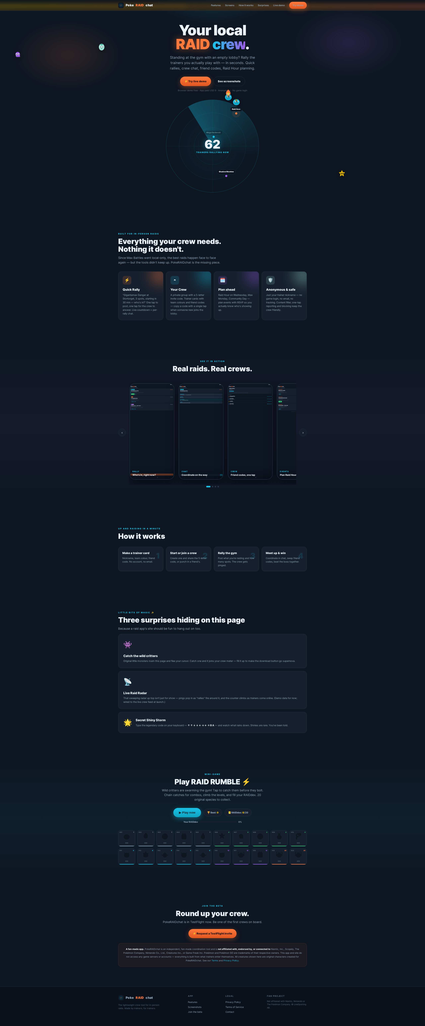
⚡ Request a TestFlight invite (212, 933)
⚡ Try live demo (195, 81)
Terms (215, 960)
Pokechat (139, 5)
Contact (229, 1011)
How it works (246, 5)
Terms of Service (234, 1007)
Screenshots (194, 1007)
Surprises (263, 5)
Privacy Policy (231, 960)
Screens (229, 5)
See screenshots (229, 81)
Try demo (298, 5)
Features (216, 5)
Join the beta (195, 1011)
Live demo (279, 5)
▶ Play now (187, 812)
